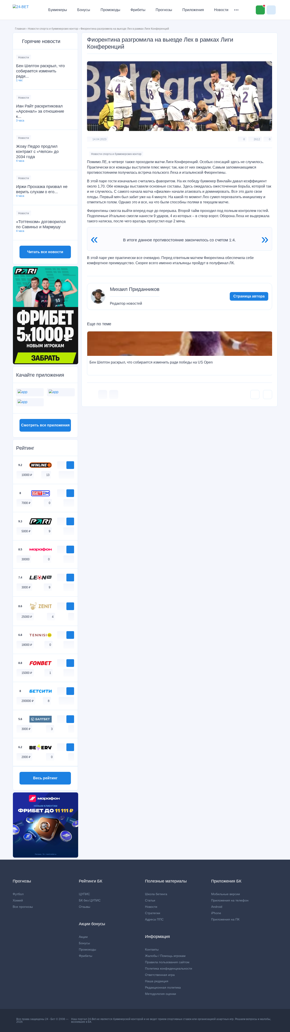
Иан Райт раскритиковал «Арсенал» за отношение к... (40, 111)
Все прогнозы (23, 906)
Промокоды (110, 10)
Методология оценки (160, 994)
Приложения (193, 10)
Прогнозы (164, 10)
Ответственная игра (160, 975)
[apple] (71, 475)
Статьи (150, 900)
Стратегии (152, 913)
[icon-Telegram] (113, 394)
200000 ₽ (28, 701)
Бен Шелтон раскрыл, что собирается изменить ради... (40, 71)
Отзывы (84, 906)
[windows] (61, 475)
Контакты (152, 949)
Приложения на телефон (230, 900)
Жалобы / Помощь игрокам (165, 956)
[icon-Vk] (102, 394)
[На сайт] (70, 465)
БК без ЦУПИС (90, 900)
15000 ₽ (27, 673)
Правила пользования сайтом (167, 962)
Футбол (18, 894)
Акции (83, 937)
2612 (257, 139)
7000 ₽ (26, 503)
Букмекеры (57, 10)
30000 (25, 559)
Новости (221, 10)
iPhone (216, 913)
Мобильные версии (225, 894)
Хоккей (18, 900)
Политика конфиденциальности (168, 968)
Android (216, 906)
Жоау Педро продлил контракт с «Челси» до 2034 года (37, 151)
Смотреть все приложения (45, 425)
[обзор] (61, 465)
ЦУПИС (84, 894)
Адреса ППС (154, 919)
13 (47, 475)
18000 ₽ (27, 645)
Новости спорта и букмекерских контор (53, 28)
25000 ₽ (27, 616)
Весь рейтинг (45, 778)
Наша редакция (156, 981)
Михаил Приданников (135, 289)
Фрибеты (137, 10)
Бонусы (83, 10)
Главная (20, 28)
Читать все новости (45, 252)
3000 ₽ (26, 587)
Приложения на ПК (225, 919)
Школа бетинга (156, 894)
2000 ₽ (26, 757)
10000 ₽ (27, 475)
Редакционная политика (163, 987)
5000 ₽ (26, 531)
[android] (66, 475)
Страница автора (249, 296)
